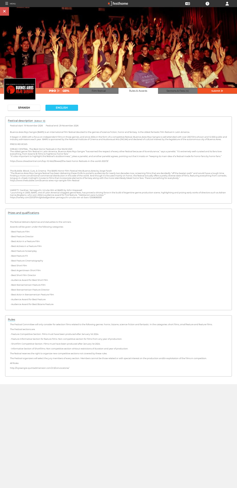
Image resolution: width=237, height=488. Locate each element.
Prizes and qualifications (23, 212)
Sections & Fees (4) (178, 90)
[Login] (227, 3)
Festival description (26, 120)
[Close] (4, 11)
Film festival (99, 90)
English (62, 107)
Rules (11, 319)
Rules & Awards (138, 90)
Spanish (24, 107)
